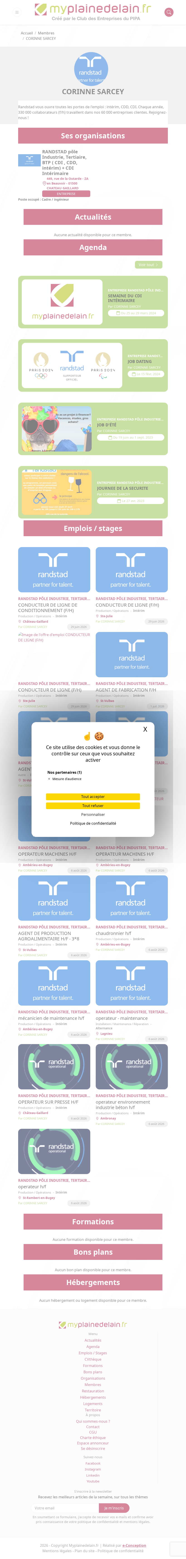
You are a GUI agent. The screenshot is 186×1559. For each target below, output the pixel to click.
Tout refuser (93, 805)
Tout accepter (93, 796)
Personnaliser (93, 814)
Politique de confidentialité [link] (93, 823)
